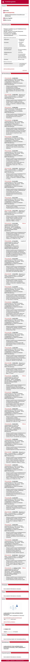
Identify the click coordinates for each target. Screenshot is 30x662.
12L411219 (8, 120)
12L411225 (8, 408)
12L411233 (8, 568)
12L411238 (8, 498)
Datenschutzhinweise (20, 660)
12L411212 (8, 150)
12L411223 (8, 181)
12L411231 (8, 524)
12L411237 (8, 465)
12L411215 (8, 392)
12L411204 (8, 94)
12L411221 (8, 197)
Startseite (6, 10)
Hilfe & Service (7, 20)
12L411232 (8, 375)
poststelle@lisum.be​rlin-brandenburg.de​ (13, 617)
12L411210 (8, 512)
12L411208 (8, 363)
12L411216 (8, 258)
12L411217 (8, 107)
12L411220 (8, 286)
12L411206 (8, 210)
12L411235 (8, 540)
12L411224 (8, 481)
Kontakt (7, 660)
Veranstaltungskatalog (9, 12)
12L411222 (8, 439)
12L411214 (8, 302)
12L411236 (8, 347)
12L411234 (8, 424)
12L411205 (8, 168)
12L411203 (8, 136)
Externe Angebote (8, 18)
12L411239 (8, 318)
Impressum (13, 660)
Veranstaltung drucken (9, 69)
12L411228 (8, 332)
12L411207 (8, 274)
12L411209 (8, 452)
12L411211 (8, 555)
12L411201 (8, 241)
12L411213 (8, 223)
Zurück (25, 70)
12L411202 (8, 78)
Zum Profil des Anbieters (10, 622)
